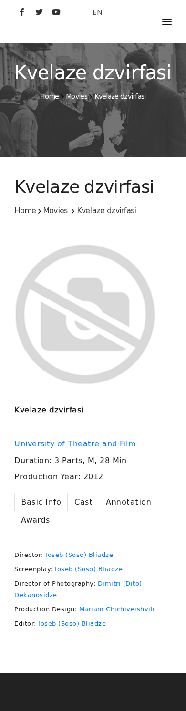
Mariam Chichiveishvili (117, 609)
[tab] (41, 502)
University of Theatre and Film (76, 444)
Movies (76, 96)
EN (97, 12)
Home (49, 96)
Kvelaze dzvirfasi (120, 96)
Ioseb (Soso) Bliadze (79, 554)
